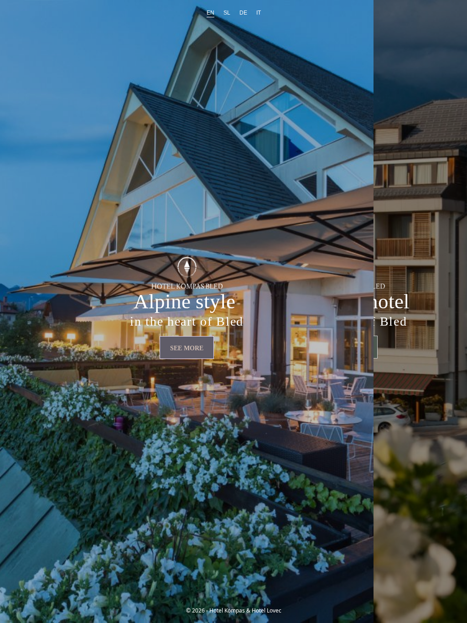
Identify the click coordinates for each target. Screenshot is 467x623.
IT (258, 13)
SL (226, 13)
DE (243, 13)
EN (210, 13)
